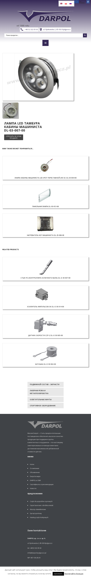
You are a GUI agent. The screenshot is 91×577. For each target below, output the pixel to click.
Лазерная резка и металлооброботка (39, 391)
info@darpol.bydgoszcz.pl (36, 553)
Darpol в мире (35, 476)
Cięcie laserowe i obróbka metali (41, 505)
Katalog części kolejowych (39, 517)
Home (32, 464)
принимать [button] (58, 574)
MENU (45, 43)
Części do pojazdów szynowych (41, 501)
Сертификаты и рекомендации (41, 484)
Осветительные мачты (41, 399)
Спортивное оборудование (43, 405)
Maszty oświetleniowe (38, 509)
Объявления (35, 472)
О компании (34, 468)
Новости (33, 488)
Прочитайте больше (73, 573)
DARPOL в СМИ (35, 480)
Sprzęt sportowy (36, 513)
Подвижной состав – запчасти (44, 384)
